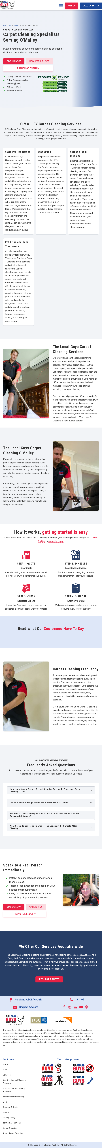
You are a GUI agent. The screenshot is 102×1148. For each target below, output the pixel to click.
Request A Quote (39, 61)
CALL (35, 906)
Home (5, 25)
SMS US (72, 5)
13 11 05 (93, 537)
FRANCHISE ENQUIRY (28, 68)
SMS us (41, 541)
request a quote (55, 541)
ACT (10, 25)
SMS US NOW (14, 61)
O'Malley (16, 25)
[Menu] (61, 5)
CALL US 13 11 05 (91, 5)
